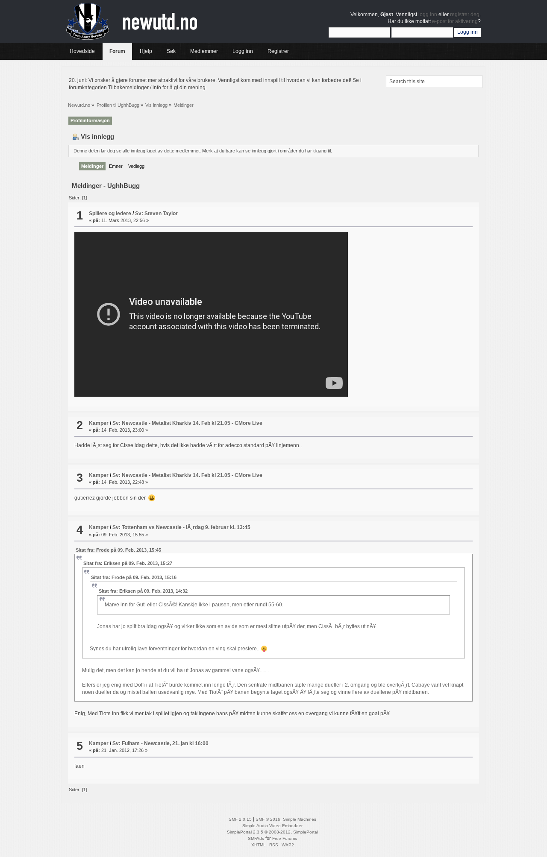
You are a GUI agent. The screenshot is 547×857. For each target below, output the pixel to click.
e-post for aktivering (455, 21)
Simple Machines (299, 819)
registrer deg (464, 15)
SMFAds (256, 838)
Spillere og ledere (110, 213)
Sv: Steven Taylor (156, 213)
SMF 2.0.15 (240, 819)
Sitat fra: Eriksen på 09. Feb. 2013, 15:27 (127, 563)
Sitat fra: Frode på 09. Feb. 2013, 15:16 (133, 577)
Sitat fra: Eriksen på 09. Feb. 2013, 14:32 (143, 591)
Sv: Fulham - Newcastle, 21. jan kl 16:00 (160, 743)
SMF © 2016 (268, 819)
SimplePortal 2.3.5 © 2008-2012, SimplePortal (272, 832)
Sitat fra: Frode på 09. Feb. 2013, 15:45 (118, 550)
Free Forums (284, 838)
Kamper (99, 423)
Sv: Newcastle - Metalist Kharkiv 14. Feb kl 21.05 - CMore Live (187, 423)
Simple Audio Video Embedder (272, 825)
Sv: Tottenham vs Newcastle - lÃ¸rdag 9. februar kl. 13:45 (181, 527)
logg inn (427, 15)
